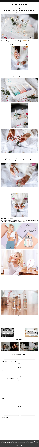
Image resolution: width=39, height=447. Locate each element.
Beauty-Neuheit (12, 324)
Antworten (19, 363)
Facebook (18, 281)
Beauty (8, 324)
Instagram (23, 281)
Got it (22, 445)
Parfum (21, 324)
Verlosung (25, 324)
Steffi (19, 415)
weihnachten (29, 324)
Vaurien (19, 391)
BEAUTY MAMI (19, 4)
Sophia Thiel (25, 40)
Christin (19, 367)
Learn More (18, 445)
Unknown (19, 376)
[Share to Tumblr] (19, 326)
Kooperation (18, 324)
